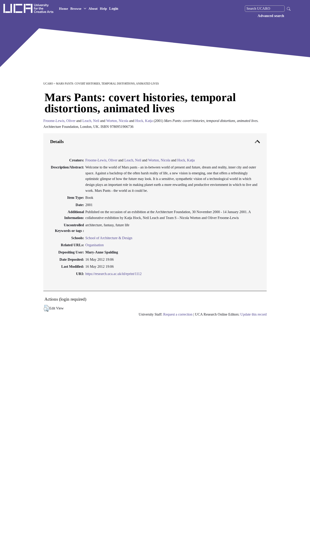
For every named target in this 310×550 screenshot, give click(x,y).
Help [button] (103, 8)
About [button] (93, 8)
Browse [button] (75, 8)
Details (57, 141)
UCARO (48, 83)
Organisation (94, 245)
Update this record (253, 314)
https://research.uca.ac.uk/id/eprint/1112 (113, 274)
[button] (46, 308)
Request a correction (177, 314)
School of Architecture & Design (108, 238)
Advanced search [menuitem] (271, 16)
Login (113, 8)
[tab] (155, 212)
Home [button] (63, 8)
